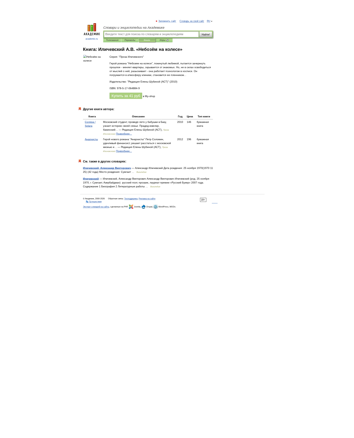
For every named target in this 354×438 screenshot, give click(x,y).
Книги (147, 40)
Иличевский (91, 178)
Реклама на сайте (147, 198)
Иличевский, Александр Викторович (107, 168)
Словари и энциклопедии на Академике (133, 27)
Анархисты (91, 139)
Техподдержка (131, 198)
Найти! (206, 34)
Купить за (126, 96)
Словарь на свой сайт (192, 21)
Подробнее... (124, 133)
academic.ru (92, 39)
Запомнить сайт (167, 21)
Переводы (129, 40)
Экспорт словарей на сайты (96, 207)
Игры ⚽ (164, 40)
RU (208, 21)
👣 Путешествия (94, 201)
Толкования (112, 40)
